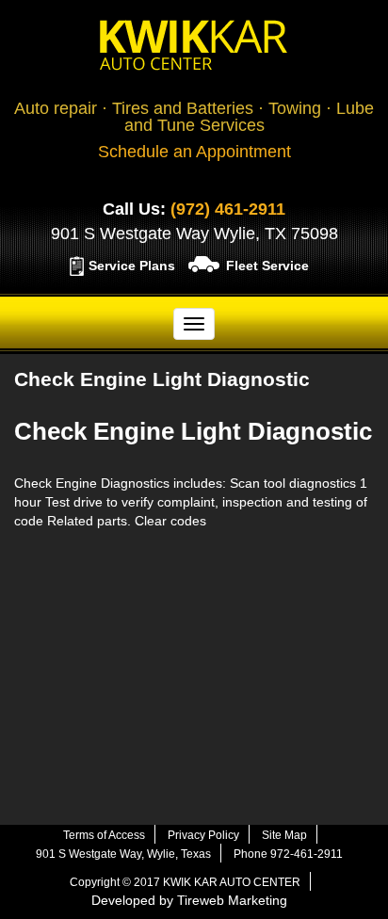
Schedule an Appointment (194, 151)
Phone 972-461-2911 (288, 854)
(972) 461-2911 (227, 209)
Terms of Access (104, 835)
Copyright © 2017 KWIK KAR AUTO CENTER (185, 882)
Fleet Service (267, 265)
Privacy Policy (203, 835)
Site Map (284, 835)
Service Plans (132, 265)
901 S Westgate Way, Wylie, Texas (123, 854)
